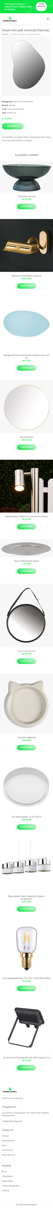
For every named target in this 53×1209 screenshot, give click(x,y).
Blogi (4, 1171)
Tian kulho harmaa (26, 196)
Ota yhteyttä (7, 1176)
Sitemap (5, 1190)
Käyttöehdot (7, 1181)
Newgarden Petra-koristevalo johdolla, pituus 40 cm (26, 356)
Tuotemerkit (7, 1150)
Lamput (5, 1136)
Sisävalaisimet (8, 1140)
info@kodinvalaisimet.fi (12, 1121)
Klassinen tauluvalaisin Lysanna (26, 275)
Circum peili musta (26, 651)
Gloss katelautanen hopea (26, 561)
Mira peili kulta (26, 437)
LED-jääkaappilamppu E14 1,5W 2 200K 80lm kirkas (26, 978)
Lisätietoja (12, 126)
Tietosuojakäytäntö (11, 1185)
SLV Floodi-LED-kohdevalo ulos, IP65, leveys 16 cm (26, 1057)
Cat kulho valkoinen (26, 737)
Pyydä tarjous (41, 5)
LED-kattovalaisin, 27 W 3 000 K (26, 816)
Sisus (16, 101)
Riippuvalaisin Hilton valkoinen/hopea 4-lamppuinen (26, 897)
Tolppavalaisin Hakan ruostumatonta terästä (26, 516)
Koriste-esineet (26, 101)
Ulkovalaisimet (8, 1155)
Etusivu (5, 34)
